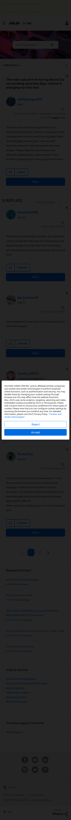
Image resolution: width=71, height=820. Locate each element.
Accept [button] (35, 432)
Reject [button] (36, 424)
